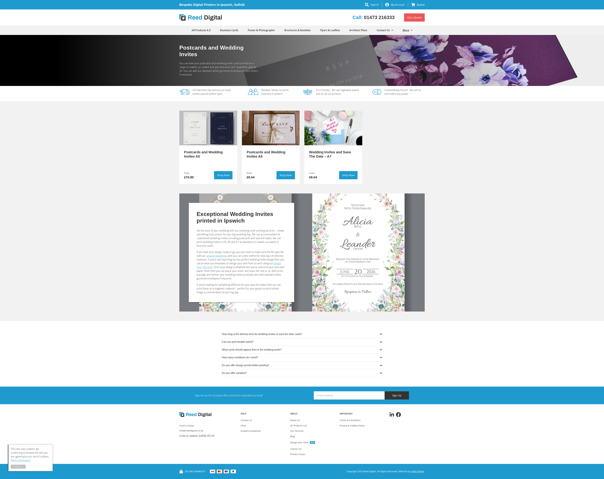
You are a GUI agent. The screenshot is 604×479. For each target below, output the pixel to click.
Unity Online (417, 471)
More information (20, 460)
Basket (421, 4)
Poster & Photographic (261, 30)
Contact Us (383, 30)
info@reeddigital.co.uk (191, 430)
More (406, 30)
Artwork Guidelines (251, 430)
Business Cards (229, 30)
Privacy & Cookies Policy (352, 425)
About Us (295, 420)
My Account (398, 4)
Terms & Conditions (350, 420)
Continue (18, 466)
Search (375, 4)
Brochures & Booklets (297, 30)
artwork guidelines (216, 256)
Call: (373, 17)
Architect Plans (358, 30)
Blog (292, 436)
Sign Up (396, 395)
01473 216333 (186, 425)
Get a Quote (414, 17)
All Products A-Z (201, 30)
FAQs (243, 425)
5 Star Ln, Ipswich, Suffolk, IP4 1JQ (197, 435)
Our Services (297, 430)
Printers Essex (297, 454)
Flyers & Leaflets (330, 30)
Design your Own (299, 442)
